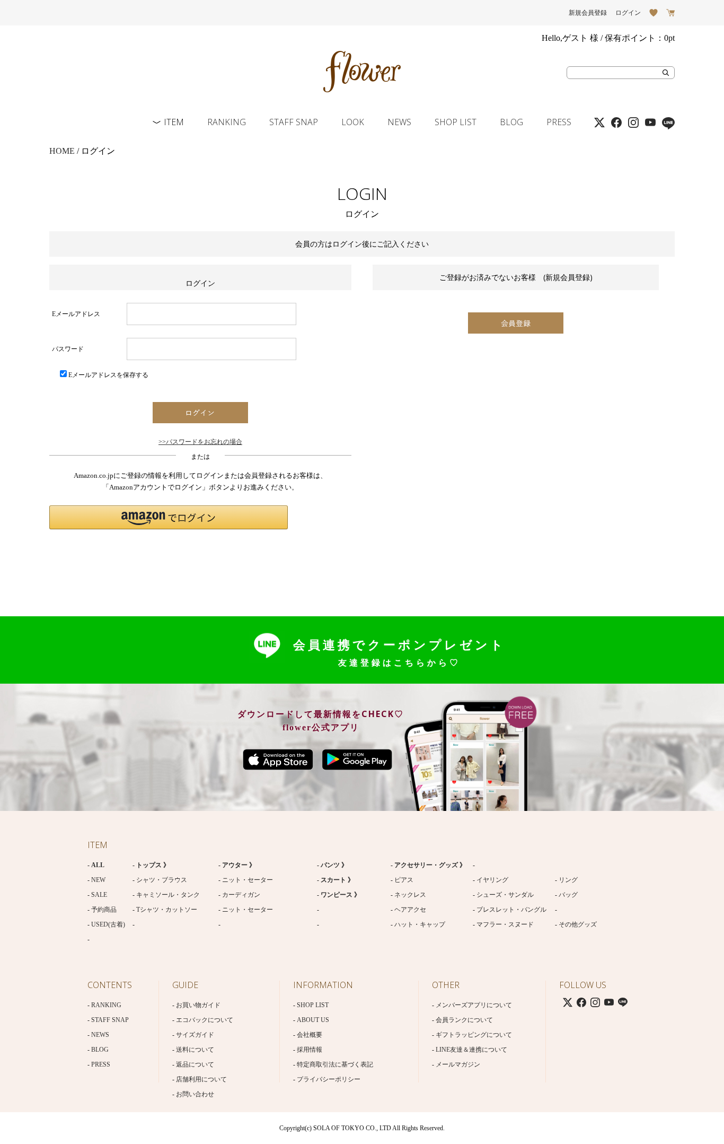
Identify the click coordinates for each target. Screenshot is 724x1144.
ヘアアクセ (410, 909)
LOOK (352, 122)
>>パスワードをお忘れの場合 (200, 442)
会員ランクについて (464, 1020)
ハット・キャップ (419, 924)
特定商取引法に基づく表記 (335, 1064)
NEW (98, 880)
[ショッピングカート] (670, 12)
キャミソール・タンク (168, 894)
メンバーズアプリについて (474, 1005)
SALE (99, 894)
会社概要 (309, 1034)
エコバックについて (204, 1020)
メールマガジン (458, 1064)
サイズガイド (195, 1034)
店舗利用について (201, 1079)
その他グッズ (578, 924)
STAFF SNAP (293, 122)
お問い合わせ (195, 1094)
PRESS (558, 122)
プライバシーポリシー (328, 1079)
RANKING (226, 122)
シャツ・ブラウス (161, 880)
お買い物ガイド (198, 1005)
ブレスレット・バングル (511, 909)
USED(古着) (108, 924)
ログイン (628, 12)
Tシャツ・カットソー (166, 909)
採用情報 (309, 1049)
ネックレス (410, 894)
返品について (195, 1064)
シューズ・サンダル (505, 894)
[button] (168, 517)
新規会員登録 (588, 12)
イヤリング (492, 880)
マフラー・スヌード (505, 924)
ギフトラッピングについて (474, 1034)
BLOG (511, 122)
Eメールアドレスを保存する (108, 375)
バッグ (568, 894)
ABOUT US (313, 1020)
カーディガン (241, 894)
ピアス (403, 880)
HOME (62, 150)
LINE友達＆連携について (471, 1049)
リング (568, 880)
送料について (195, 1049)
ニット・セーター (247, 880)
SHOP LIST (455, 122)
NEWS (399, 122)
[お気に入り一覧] (653, 12)
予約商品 (104, 909)
